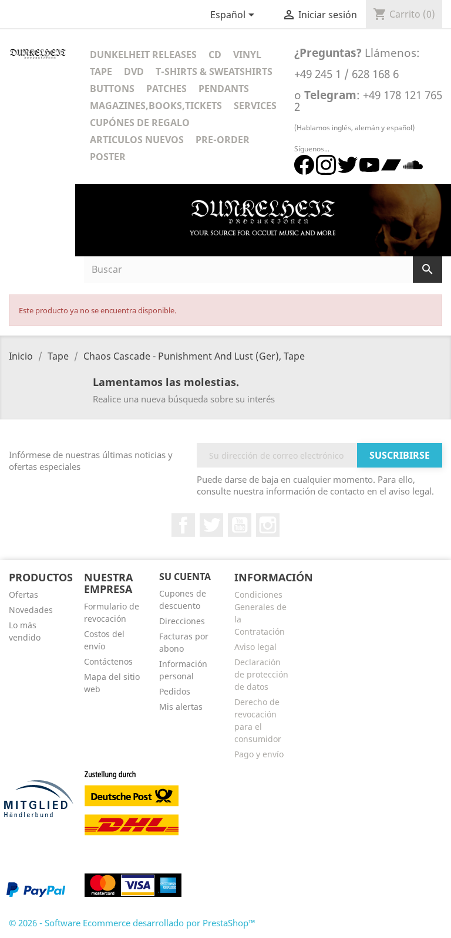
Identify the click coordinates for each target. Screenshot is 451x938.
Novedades (31, 609)
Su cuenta (185, 576)
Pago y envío (259, 754)
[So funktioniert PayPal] (35, 888)
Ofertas (23, 594)
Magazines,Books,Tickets (156, 105)
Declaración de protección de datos (261, 674)
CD (214, 54)
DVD (134, 71)
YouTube (239, 525)
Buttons (112, 88)
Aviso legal (255, 646)
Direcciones (182, 621)
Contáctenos (108, 661)
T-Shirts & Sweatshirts (214, 71)
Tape (101, 71)
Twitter (211, 525)
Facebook (183, 525)
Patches (166, 88)
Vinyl (247, 54)
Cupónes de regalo (140, 122)
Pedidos (174, 691)
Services (255, 105)
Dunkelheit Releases (143, 54)
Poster (108, 156)
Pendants (223, 88)
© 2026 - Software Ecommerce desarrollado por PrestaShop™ (132, 923)
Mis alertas (181, 706)
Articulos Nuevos (137, 139)
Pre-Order (223, 139)
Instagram (268, 525)
